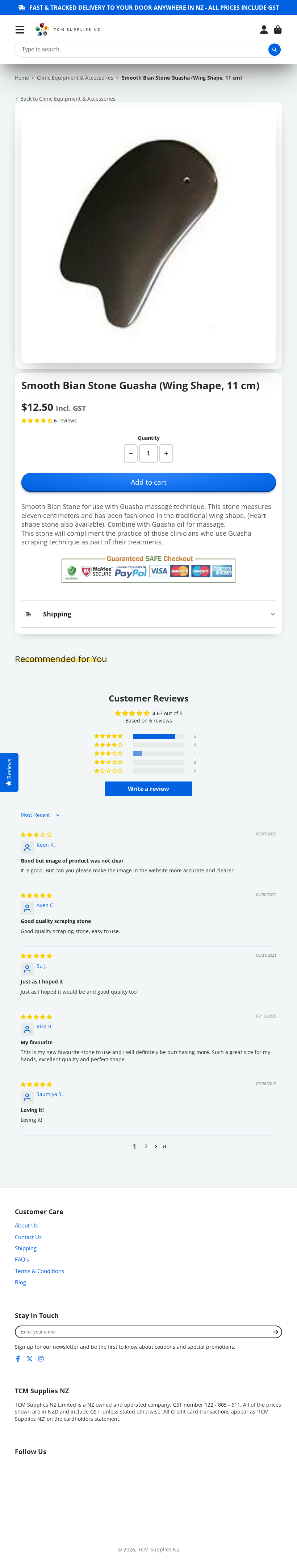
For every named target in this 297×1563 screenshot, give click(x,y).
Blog (20, 1282)
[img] (36, 834)
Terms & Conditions (39, 1271)
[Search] (274, 49)
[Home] (67, 30)
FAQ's (22, 1259)
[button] (37, 420)
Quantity (149, 437)
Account (264, 29)
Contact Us (28, 1237)
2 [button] (146, 1146)
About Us (26, 1225)
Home (22, 77)
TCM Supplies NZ (159, 1549)
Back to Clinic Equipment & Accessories (68, 98)
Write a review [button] (148, 789)
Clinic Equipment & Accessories (75, 77)
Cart (277, 29)
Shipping (26, 1248)
